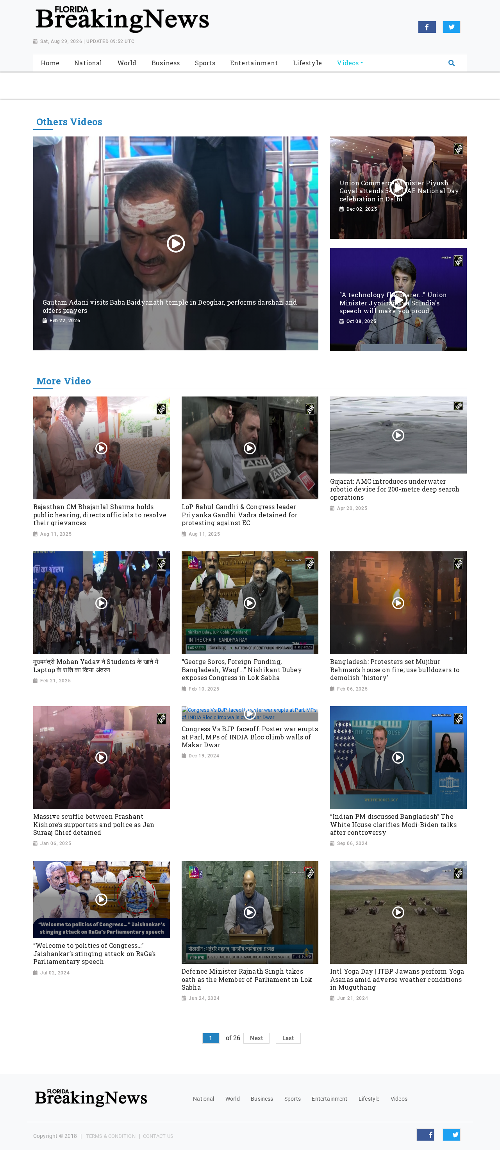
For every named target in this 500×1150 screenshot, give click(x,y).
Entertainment (329, 1099)
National (203, 1099)
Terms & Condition (111, 1136)
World (232, 1099)
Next (256, 1038)
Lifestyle (369, 1099)
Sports (292, 1099)
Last (288, 1038)
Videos (399, 1099)
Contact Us (158, 1136)
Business (262, 1099)
